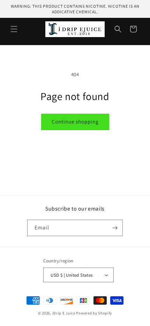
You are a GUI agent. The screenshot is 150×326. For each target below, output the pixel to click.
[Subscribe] (114, 228)
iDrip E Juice (63, 313)
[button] (14, 29)
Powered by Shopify (94, 313)
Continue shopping (75, 121)
